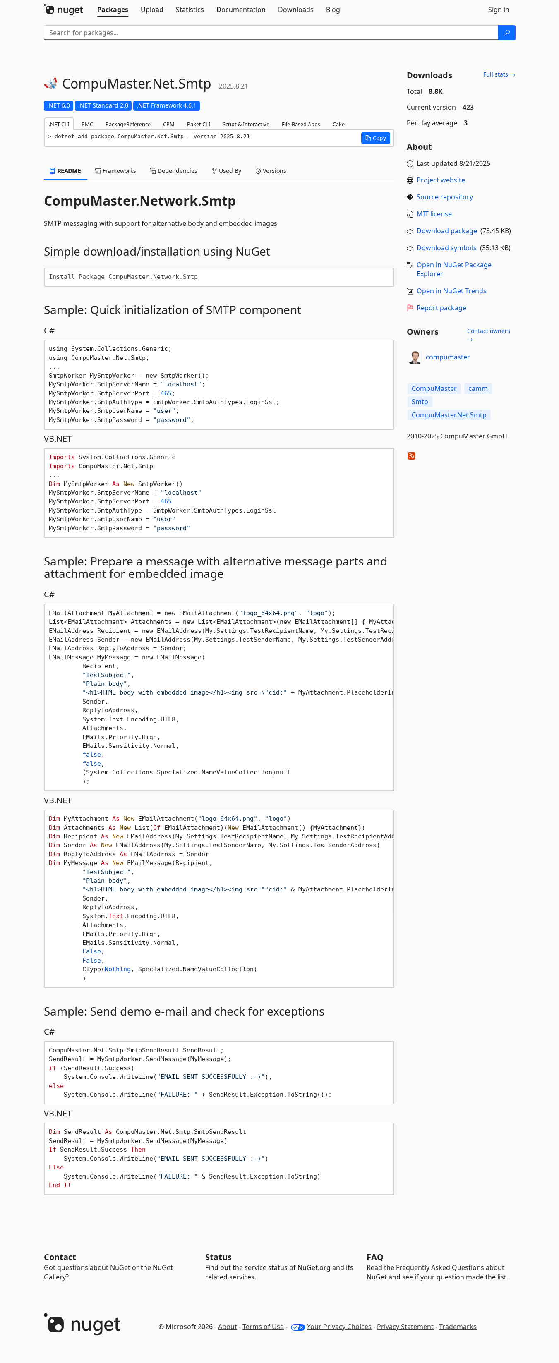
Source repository (445, 196)
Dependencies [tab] (176, 171)
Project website (441, 179)
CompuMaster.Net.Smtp (449, 414)
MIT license (434, 213)
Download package (447, 230)
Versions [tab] (273, 171)
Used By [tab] (229, 171)
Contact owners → (488, 335)
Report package (441, 307)
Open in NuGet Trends (452, 290)
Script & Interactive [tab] (246, 124)
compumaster (448, 357)
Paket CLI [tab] (198, 124)
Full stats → (499, 74)
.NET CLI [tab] (59, 124)
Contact (60, 1256)
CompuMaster (434, 388)
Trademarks (458, 1326)
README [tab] (68, 171)
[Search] (507, 32)
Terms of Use (263, 1326)
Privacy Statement (405, 1326)
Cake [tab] (339, 124)
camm (478, 388)
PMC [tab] (87, 124)
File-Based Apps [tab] (301, 124)
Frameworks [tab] (118, 171)
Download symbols (447, 247)
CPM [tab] (169, 124)
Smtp (420, 401)
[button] (375, 138)
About (227, 1326)
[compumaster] (415, 357)
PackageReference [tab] (128, 124)
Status (218, 1256)
